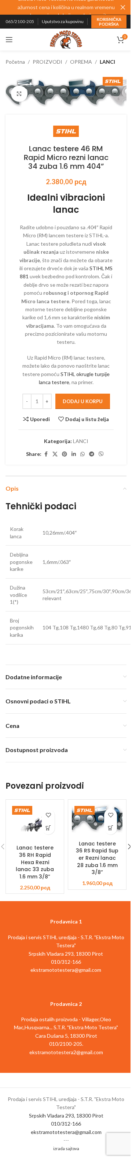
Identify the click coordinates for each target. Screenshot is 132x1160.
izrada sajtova (66, 1148)
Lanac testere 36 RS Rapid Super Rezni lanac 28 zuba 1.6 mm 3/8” (97, 858)
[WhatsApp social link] (82, 454)
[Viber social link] (101, 454)
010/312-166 (66, 1123)
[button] (48, 828)
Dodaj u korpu (83, 401)
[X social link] (55, 454)
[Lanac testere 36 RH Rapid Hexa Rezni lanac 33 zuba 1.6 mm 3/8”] (35, 822)
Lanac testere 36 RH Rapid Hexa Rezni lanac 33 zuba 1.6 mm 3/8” (35, 862)
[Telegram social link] (91, 454)
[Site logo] (66, 39)
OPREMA (81, 62)
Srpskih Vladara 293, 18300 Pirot (66, 1115)
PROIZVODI (47, 62)
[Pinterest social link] (64, 454)
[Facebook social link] (45, 454)
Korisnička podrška (109, 21)
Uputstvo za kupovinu (63, 21)
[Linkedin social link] (73, 454)
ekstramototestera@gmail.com (66, 1132)
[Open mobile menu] (9, 39)
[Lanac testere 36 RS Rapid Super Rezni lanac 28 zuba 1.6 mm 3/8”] (97, 820)
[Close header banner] (123, 7)
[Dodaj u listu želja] (48, 815)
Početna (15, 62)
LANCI (107, 62)
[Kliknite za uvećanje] (19, 94)
